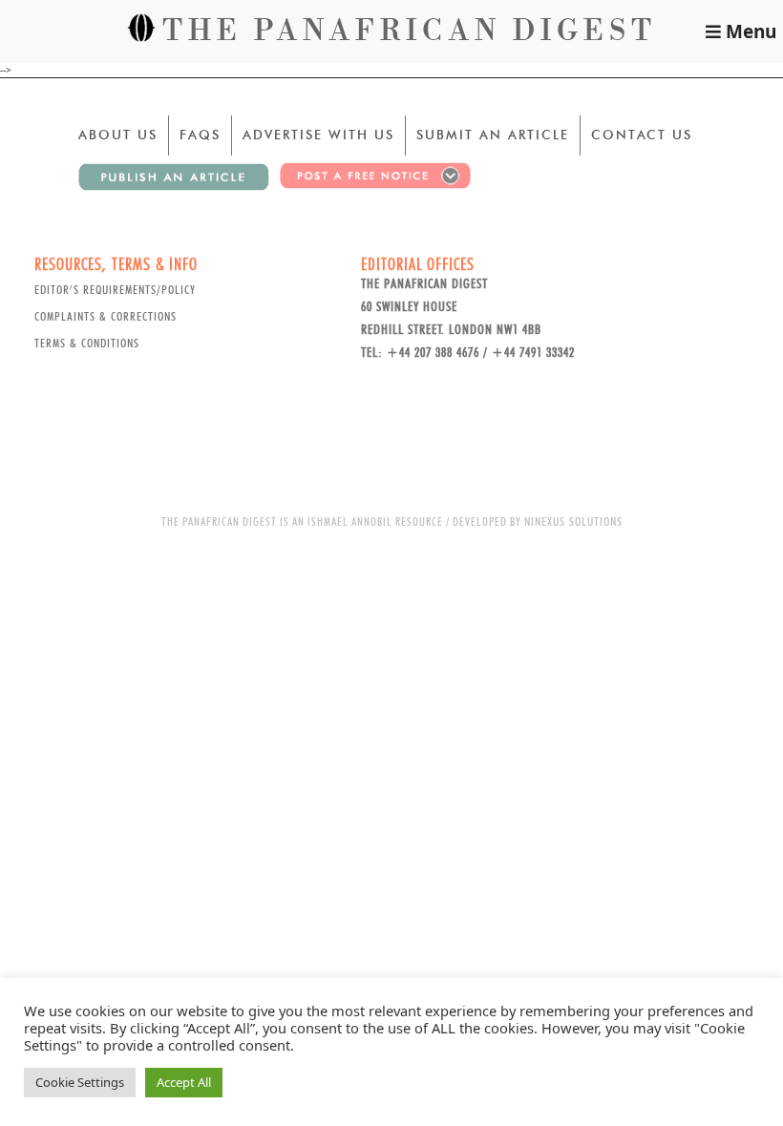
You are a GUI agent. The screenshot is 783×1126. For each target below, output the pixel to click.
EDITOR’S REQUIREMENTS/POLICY (115, 289)
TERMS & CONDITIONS (86, 342)
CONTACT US (641, 134)
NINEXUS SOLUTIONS (573, 521)
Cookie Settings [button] (79, 1082)
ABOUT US (118, 134)
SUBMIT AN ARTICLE (492, 134)
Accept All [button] (184, 1082)
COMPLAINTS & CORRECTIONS (105, 315)
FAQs (200, 134)
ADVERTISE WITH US (318, 134)
